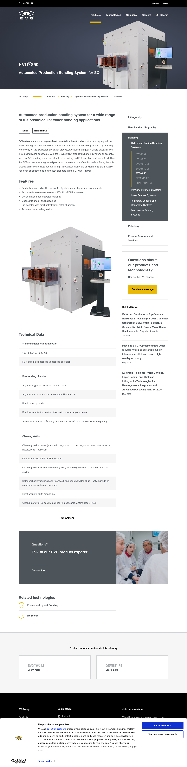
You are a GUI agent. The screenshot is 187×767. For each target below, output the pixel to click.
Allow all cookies (162, 725)
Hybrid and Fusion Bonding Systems (91, 96)
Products (51, 96)
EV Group (23, 96)
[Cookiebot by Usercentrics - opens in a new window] (19, 761)
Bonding (65, 96)
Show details (45, 761)
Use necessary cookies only (162, 734)
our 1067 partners (56, 729)
